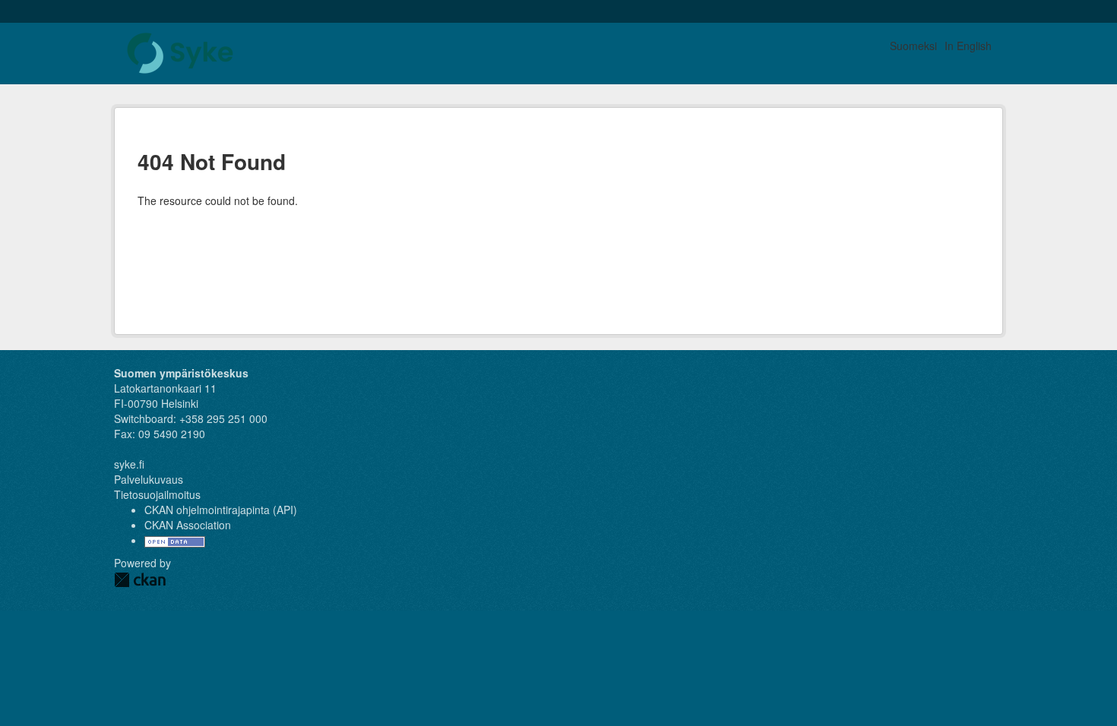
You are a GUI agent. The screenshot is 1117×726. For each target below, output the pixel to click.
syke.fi (129, 464)
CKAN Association (187, 524)
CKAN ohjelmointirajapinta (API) (220, 509)
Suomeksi (913, 45)
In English (968, 45)
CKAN (140, 580)
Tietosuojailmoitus (157, 494)
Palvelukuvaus (148, 479)
